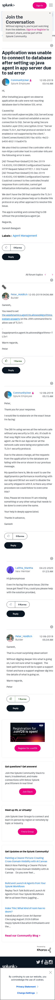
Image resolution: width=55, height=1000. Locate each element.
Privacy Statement (26, 986)
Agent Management (25, 235)
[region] (27, 984)
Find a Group (27, 831)
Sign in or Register (36, 29)
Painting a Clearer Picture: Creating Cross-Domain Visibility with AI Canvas (26, 859)
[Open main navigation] (51, 5)
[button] (51, 46)
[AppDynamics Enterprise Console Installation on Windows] (46, 274)
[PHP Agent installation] (51, 274)
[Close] (50, 972)
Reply (11, 256)
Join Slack (28, 791)
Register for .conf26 (27, 748)
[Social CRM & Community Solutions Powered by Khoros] (44, 949)
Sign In (39, 5)
